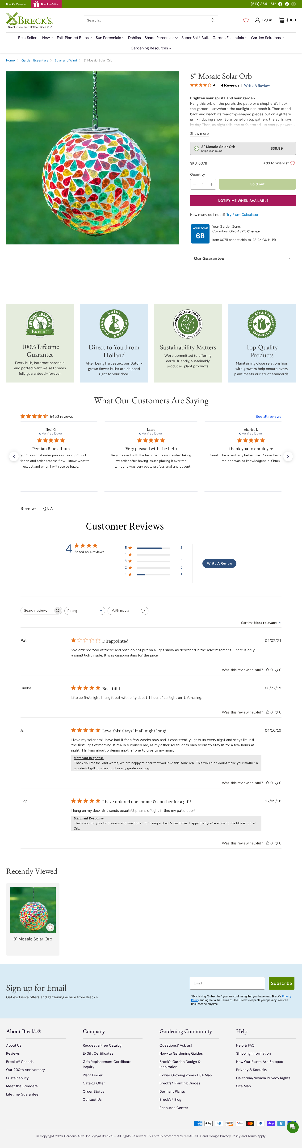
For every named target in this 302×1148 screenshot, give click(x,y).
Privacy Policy (230, 1136)
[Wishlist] (245, 20)
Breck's (107, 1136)
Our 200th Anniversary (25, 1069)
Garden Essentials (34, 60)
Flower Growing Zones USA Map (185, 1075)
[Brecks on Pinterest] (287, 5)
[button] (14, 456)
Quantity (197, 174)
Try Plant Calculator (242, 214)
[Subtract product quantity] (194, 184)
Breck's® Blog (170, 1099)
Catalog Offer (94, 1083)
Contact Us (92, 1099)
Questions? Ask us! (175, 1045)
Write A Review (219, 563)
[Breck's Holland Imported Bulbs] (114, 324)
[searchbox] (37, 610)
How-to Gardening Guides (181, 1053)
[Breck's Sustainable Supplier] (187, 324)
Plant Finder (93, 1075)
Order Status (94, 1091)
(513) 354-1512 (263, 3)
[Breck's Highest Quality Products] (261, 324)
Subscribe (281, 983)
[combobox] (84, 611)
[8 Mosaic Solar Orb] (92, 157)
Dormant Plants (172, 1091)
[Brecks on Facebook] (280, 5)
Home (10, 60)
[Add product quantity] (211, 184)
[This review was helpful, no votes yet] (267, 670)
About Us (13, 1045)
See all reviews (268, 416)
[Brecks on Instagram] (293, 5)
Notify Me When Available (243, 200)
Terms (253, 1136)
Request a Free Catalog (102, 1045)
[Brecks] (29, 20)
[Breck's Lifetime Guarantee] (40, 323)
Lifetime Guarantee (22, 1094)
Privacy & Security (251, 1069)
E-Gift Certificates (98, 1053)
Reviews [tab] (29, 508)
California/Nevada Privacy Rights (263, 1078)
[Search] (213, 20)
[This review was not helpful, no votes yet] (276, 670)
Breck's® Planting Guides (179, 1083)
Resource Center (173, 1107)
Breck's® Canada (20, 1061)
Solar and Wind (66, 60)
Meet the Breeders (22, 1086)
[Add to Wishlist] (50, 927)
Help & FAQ (245, 1045)
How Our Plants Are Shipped (259, 1061)
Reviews (13, 1053)
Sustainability (17, 1078)
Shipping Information (253, 1053)
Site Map (243, 1086)
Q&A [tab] (48, 508)
